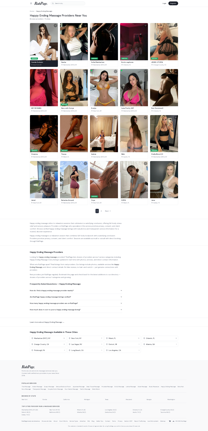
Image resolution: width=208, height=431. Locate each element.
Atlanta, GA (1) (81, 412)
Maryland (129, 399)
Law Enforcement (152, 421)
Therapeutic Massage (39, 389)
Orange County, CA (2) (167, 410)
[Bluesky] (170, 421)
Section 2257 (128, 421)
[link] (44, 65)
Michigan (87, 399)
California (66, 399)
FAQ (88, 421)
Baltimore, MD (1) (54, 412)
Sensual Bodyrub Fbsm (63, 386)
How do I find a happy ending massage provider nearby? (52, 290)
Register (173, 3)
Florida (44, 399)
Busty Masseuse (154, 386)
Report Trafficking (140, 421)
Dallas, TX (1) (26, 415)
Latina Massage (131, 386)
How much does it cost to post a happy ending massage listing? (55, 310)
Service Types (74, 421)
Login (164, 3)
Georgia (149, 399)
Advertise (82, 421)
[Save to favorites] (55, 25)
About (55, 421)
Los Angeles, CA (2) (111, 410)
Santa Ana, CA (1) (110, 412)
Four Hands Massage (71, 389)
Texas (106, 399)
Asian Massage (142, 386)
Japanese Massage (78, 386)
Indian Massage (37, 386)
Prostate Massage (107, 386)
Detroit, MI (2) (26, 412)
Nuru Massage (26, 389)
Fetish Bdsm (96, 389)
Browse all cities (47, 421)
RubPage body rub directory (31, 421)
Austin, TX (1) (137, 412)
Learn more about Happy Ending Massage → (47, 322)
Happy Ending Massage (168, 386)
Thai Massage (26, 386)
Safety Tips (99, 421)
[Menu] (31, 3)
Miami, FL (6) (81, 410)
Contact (107, 421)
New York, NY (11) (54, 410)
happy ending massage (48, 257)
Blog (93, 421)
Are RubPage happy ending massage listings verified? (50, 297)
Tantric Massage (85, 389)
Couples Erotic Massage (55, 389)
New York (24, 399)
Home (32, 11)
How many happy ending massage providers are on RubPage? (54, 303)
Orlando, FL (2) (137, 410)
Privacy (120, 421)
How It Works (63, 421)
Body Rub (181, 386)
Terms (114, 421)
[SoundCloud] (173, 421)
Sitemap (163, 421)
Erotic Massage (119, 386)
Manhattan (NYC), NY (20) (30, 410)
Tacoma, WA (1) (165, 412)
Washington (171, 399)
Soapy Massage (49, 386)
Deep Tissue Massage (93, 386)
